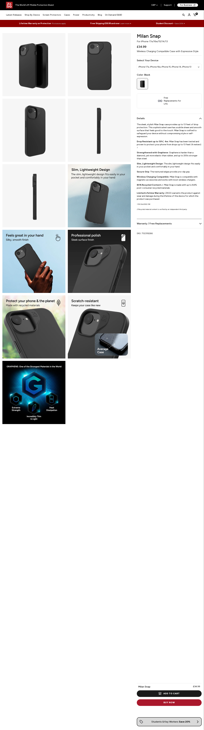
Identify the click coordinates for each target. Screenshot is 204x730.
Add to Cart (171, 693)
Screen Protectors (52, 15)
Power (76, 15)
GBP (153, 5)
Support (168, 5)
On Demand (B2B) (113, 15)
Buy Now (169, 702)
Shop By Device (32, 15)
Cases (67, 15)
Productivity (88, 15)
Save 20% (179, 23)
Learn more (124, 23)
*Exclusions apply (59, 23)
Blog (100, 15)
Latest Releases (14, 15)
